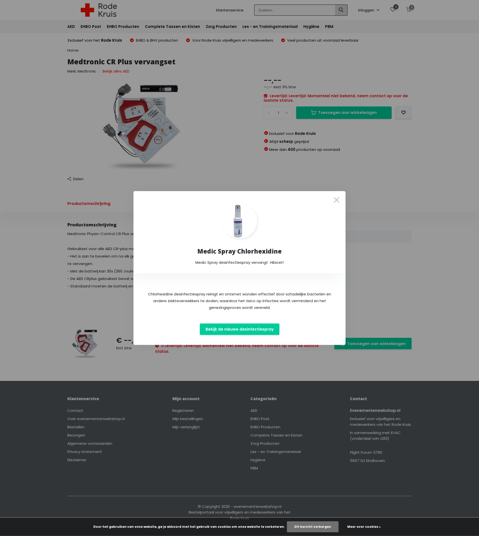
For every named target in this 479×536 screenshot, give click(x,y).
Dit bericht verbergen (312, 527)
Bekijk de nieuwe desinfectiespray (240, 329)
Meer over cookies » (364, 527)
